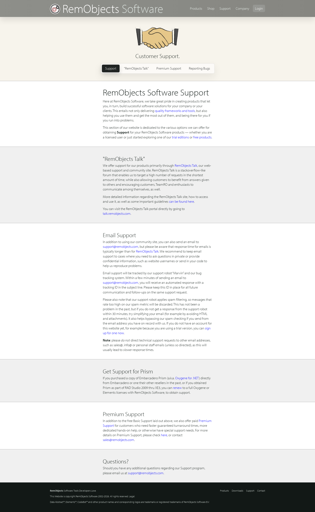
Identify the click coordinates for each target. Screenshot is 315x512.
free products (202, 137)
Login (259, 8)
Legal (132, 496)
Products (196, 8)
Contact (261, 490)
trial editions (180, 137)
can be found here (181, 201)
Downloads (237, 490)
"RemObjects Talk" (136, 68)
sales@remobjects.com (118, 440)
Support (225, 8)
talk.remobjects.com (117, 213)
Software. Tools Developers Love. (73, 490)
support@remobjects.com (120, 246)
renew (177, 387)
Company (242, 8)
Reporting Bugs (199, 68)
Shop (210, 8)
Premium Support (168, 68)
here (164, 435)
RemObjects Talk (186, 165)
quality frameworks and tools (175, 110)
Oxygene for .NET (187, 378)
